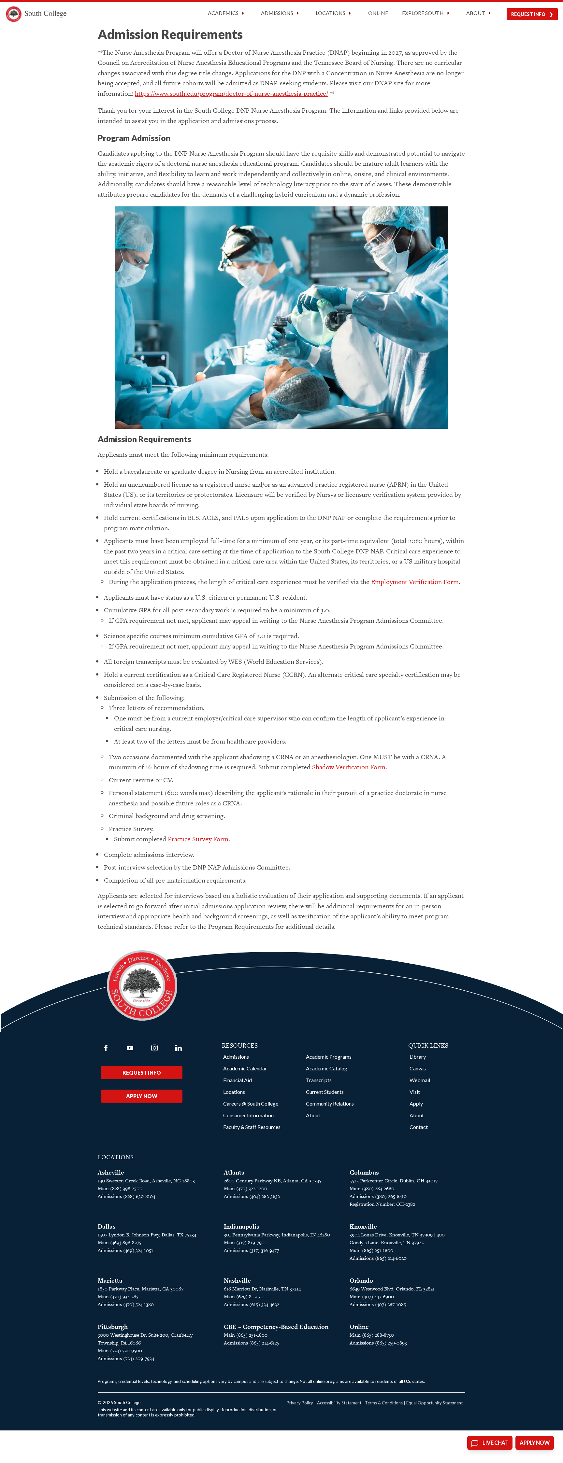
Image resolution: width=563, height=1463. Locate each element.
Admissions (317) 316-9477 (251, 1250)
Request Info (528, 14)
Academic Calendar (245, 1068)
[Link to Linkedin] (178, 1048)
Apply (416, 1103)
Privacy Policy (300, 1402)
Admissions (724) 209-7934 (126, 1358)
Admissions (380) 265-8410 (378, 1196)
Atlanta (234, 1172)
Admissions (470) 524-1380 (126, 1304)
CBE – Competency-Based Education (276, 1326)
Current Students (325, 1092)
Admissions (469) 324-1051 (125, 1250)
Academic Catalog (326, 1068)
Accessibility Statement (339, 1402)
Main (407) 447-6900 (372, 1296)
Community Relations (330, 1103)
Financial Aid (237, 1080)
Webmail (420, 1080)
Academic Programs (329, 1056)
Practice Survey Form (198, 838)
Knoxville (363, 1226)
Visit (415, 1092)
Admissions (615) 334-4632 (251, 1304)
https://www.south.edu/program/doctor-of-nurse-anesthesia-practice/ (231, 93)
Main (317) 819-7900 (245, 1242)
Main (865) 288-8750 (372, 1334)
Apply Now (141, 1096)
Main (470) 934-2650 (119, 1296)
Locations (234, 1092)
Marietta (110, 1280)
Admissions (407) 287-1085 (378, 1304)
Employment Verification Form (415, 581)
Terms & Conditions (384, 1402)
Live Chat (495, 1443)
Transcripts (319, 1080)
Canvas (418, 1068)
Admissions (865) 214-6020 (378, 1258)
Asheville (111, 1172)
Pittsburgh (113, 1326)
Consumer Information (248, 1115)
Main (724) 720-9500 (120, 1350)
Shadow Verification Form (348, 767)
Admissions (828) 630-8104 (126, 1196)
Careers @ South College (250, 1103)
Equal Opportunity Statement (434, 1402)
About (313, 1115)
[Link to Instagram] (154, 1048)
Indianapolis (241, 1226)
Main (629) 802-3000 (246, 1296)
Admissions (236, 1056)
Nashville (237, 1280)
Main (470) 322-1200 (245, 1188)
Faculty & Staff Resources (252, 1127)
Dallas (107, 1226)
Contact (419, 1127)
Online (378, 13)
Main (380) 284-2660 (372, 1188)
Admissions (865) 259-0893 (378, 1342)
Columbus (364, 1172)
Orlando (361, 1280)
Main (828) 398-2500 (120, 1188)
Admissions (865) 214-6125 (251, 1342)
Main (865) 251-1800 (371, 1250)
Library (418, 1056)
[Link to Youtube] (130, 1048)
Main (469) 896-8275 (119, 1242)
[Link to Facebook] (106, 1048)
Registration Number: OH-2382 (382, 1204)
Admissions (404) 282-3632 (252, 1196)
